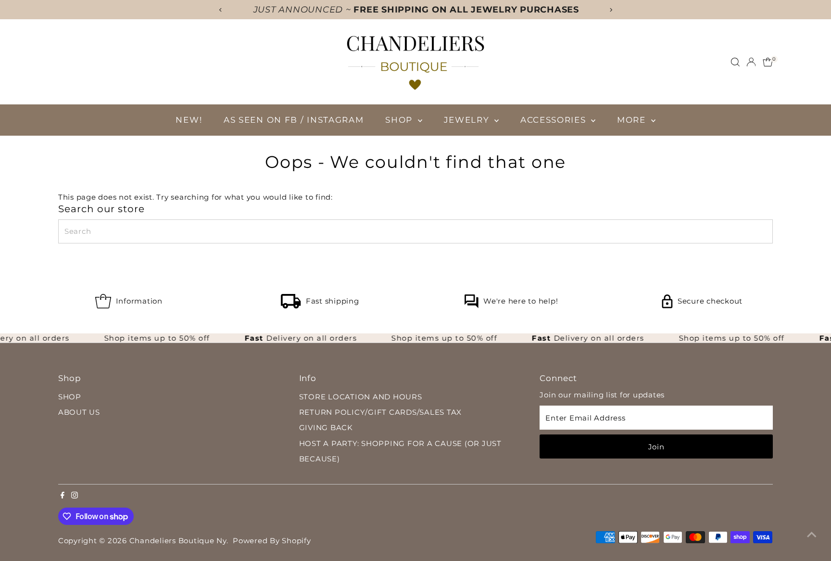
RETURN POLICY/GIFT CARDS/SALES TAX (380, 412)
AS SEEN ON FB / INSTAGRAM (294, 120)
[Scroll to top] (811, 534)
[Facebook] (62, 496)
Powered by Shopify (272, 540)
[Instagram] (74, 496)
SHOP (400, 120)
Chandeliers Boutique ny (178, 540)
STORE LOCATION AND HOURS (360, 396)
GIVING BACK (326, 427)
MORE (633, 120)
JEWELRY (468, 120)
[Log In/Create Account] (751, 62)
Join (656, 446)
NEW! (189, 120)
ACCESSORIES (554, 120)
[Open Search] (735, 62)
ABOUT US (79, 412)
